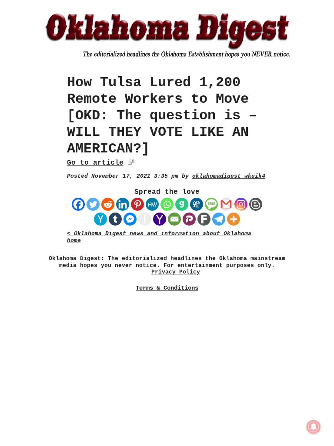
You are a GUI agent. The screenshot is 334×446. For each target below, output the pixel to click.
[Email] (174, 219)
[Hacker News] (100, 219)
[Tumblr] (115, 219)
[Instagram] (240, 204)
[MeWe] (152, 204)
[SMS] (211, 204)
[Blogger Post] (255, 204)
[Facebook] (78, 204)
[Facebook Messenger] (130, 219)
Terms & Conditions (167, 287)
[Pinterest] (137, 204)
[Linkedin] (122, 204)
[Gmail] (226, 204)
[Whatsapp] (167, 204)
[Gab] (181, 204)
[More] (233, 219)
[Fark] (203, 219)
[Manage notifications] (314, 427)
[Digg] (196, 204)
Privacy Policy (175, 272)
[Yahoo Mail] (159, 219)
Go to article (95, 163)
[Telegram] (218, 219)
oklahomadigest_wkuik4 (228, 176)
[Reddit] (107, 204)
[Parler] (189, 219)
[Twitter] (93, 204)
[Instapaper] (144, 219)
